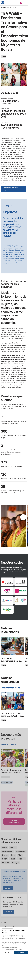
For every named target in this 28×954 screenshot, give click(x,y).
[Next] (23, 517)
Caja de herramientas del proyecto (11, 189)
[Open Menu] (25, 2)
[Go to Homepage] (2, 2)
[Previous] (23, 509)
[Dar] (21, 3)
